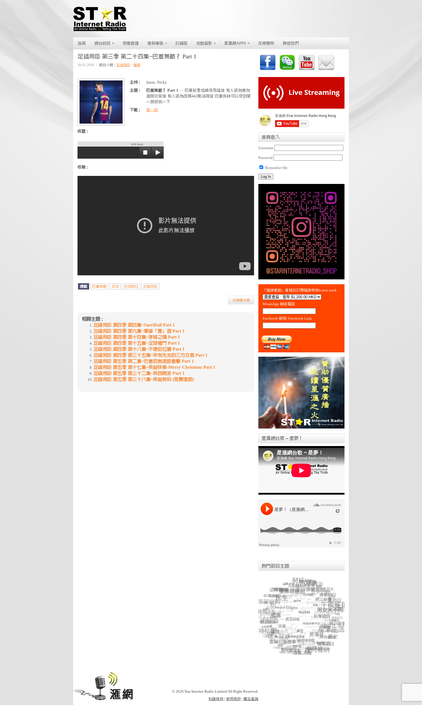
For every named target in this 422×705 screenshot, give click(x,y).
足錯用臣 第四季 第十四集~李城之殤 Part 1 (136, 337)
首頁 (82, 43)
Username (266, 148)
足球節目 (130, 286)
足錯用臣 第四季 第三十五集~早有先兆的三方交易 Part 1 (150, 355)
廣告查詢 (250, 699)
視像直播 (131, 43)
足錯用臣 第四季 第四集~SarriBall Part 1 (134, 325)
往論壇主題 (241, 300)
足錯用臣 (123, 65)
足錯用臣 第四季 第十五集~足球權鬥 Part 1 (136, 343)
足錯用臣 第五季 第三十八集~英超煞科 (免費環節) (143, 379)
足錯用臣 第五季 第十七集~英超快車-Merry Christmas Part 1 (154, 367)
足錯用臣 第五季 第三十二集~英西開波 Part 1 (139, 373)
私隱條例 (215, 699)
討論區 (181, 43)
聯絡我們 (291, 43)
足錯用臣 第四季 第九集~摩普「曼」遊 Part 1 (139, 331)
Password (265, 158)
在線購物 (266, 43)
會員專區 (157, 43)
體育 (136, 65)
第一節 (152, 110)
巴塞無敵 (99, 286)
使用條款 (233, 699)
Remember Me (276, 168)
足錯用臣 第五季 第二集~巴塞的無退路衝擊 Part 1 (143, 361)
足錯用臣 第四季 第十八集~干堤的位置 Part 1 (139, 349)
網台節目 (104, 43)
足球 (115, 286)
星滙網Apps (237, 43)
